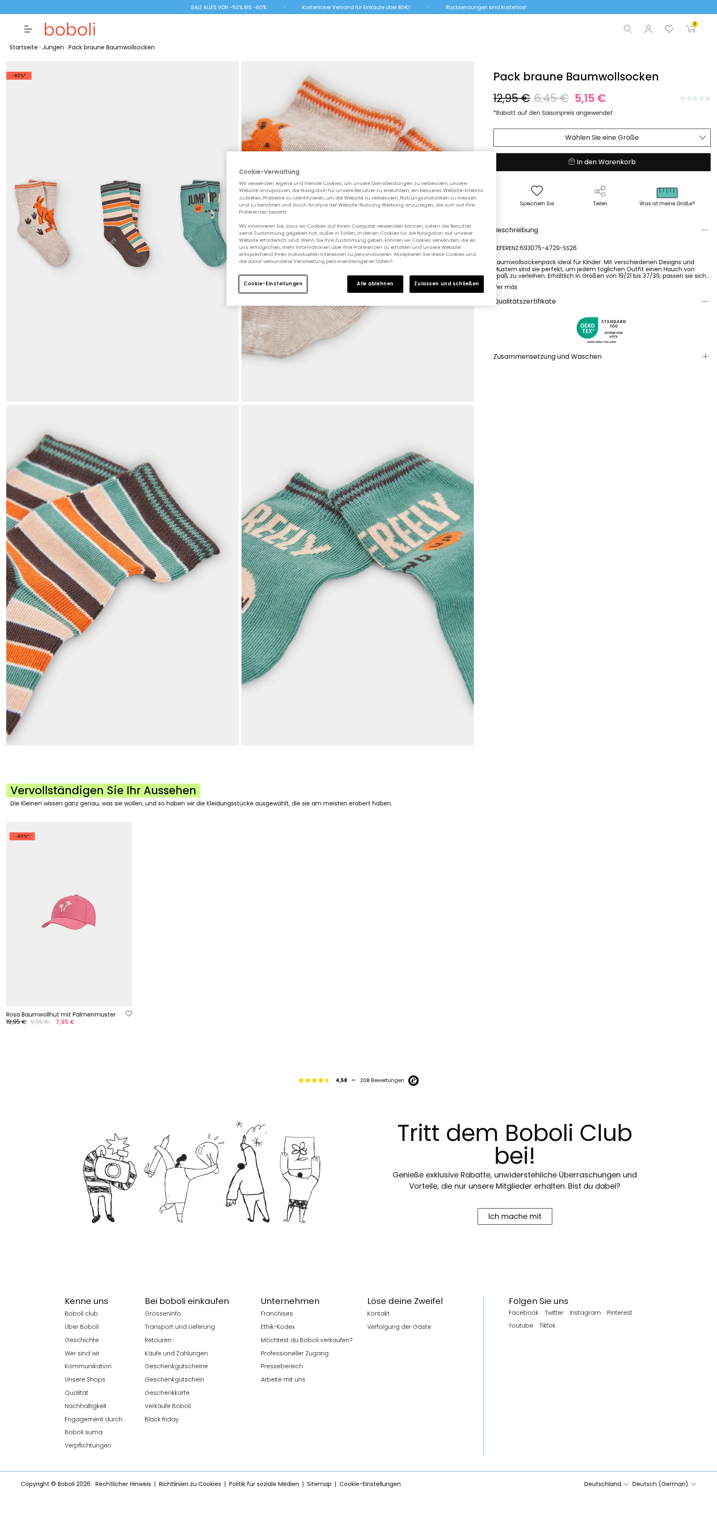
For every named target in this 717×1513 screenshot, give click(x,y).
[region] (361, 228)
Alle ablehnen (375, 283)
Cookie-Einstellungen (273, 283)
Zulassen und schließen (446, 283)
